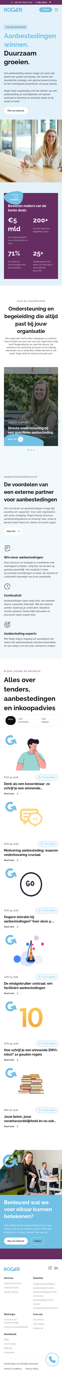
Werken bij (38, 1328)
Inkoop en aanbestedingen (16, 1327)
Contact (45, 10)
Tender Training (11, 1292)
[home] (13, 9)
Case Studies (10, 1344)
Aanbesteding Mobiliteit (44, 1284)
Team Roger (38, 1324)
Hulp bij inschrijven (12, 1283)
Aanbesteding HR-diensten (45, 1308)
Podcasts (8, 1348)
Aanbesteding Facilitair (43, 1288)
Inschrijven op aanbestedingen (11, 1321)
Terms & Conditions (13, 1369)
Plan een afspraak (15, 111)
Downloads (9, 1352)
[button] (56, 9)
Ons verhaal (38, 1319)
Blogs (6, 1339)
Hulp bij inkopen (11, 1288)
